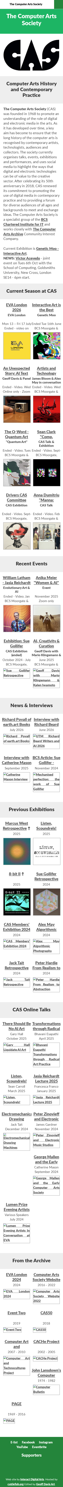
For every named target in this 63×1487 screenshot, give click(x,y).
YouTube (22, 1447)
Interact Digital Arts (32, 1479)
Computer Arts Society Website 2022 (46, 1280)
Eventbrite (39, 1447)
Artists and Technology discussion (46, 373)
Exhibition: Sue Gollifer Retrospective (17, 646)
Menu (58, 4)
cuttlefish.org (16, 1484)
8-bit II (14, 874)
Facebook (28, 1442)
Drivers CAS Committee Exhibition (16, 500)
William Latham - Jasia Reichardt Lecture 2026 (17, 583)
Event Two (17, 1313)
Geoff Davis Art (45, 1484)
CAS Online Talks (32, 1009)
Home (4, 4)
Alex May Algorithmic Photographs (46, 930)
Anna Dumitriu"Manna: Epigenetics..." (46, 500)
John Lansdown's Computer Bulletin (46, 1375)
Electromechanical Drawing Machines (17, 1119)
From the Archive (31, 1260)
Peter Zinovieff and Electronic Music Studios (46, 1119)
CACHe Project (46, 1342)
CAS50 (46, 1313)
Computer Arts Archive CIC (29, 1467)
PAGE (17, 1404)
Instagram (46, 1442)
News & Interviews (31, 705)
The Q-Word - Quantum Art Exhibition (17, 437)
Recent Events (31, 564)
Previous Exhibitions (31, 809)
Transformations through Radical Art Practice (46, 1029)
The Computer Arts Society (26, 4)
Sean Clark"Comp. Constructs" (46, 437)
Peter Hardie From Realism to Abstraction (46, 968)
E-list (14, 1442)
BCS (9, 1467)
